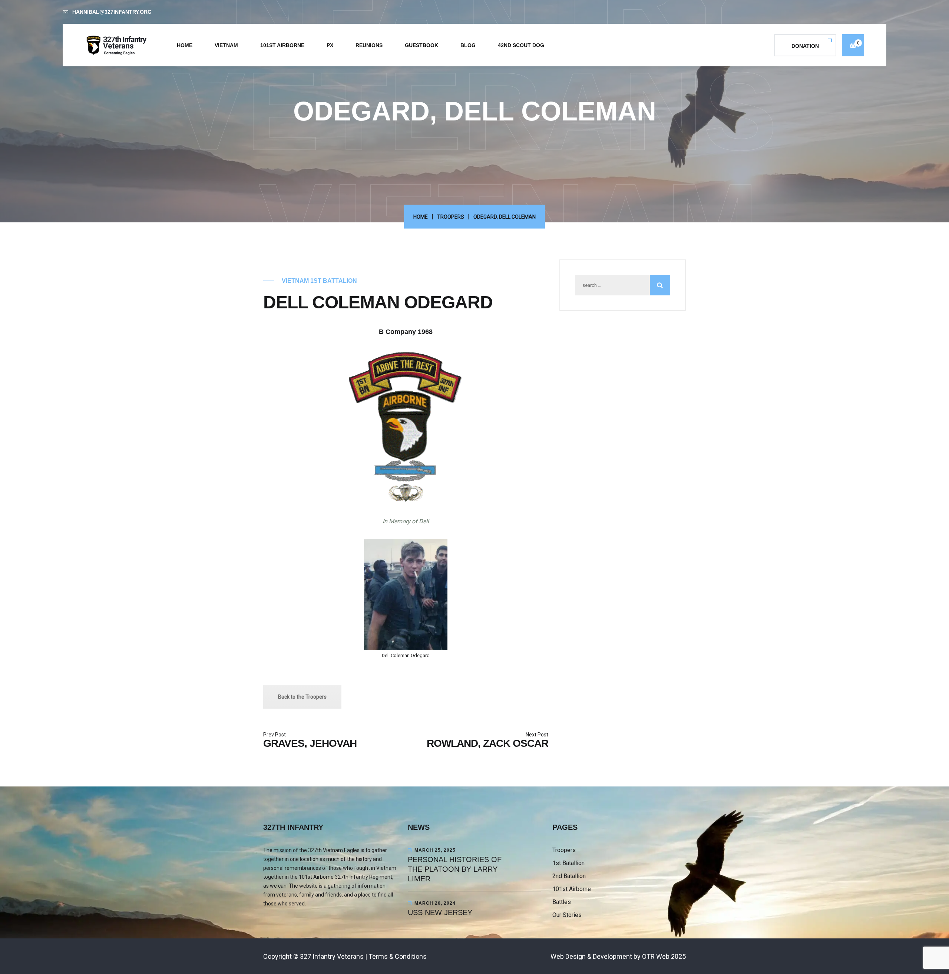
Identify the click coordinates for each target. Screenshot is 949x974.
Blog (468, 45)
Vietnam (226, 45)
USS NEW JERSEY (440, 912)
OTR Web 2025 (664, 956)
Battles (561, 901)
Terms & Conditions (397, 956)
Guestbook (421, 45)
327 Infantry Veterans (332, 956)
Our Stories (567, 914)
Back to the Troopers (302, 697)
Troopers (450, 217)
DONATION (805, 46)
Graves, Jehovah (310, 743)
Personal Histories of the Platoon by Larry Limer (455, 869)
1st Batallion (568, 863)
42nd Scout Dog (521, 45)
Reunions (369, 45)
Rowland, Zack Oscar (487, 743)
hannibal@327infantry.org (112, 12)
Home (184, 45)
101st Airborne (282, 45)
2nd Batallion (569, 875)
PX (330, 45)
